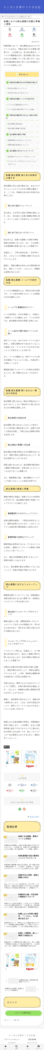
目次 (20, 74)
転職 (7, 747)
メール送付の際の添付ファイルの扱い (21, 109)
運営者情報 (32, 1039)
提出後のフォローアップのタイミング (21, 157)
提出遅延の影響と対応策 (16, 128)
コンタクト (12, 1043)
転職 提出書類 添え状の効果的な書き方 (23, 82)
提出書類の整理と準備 (17, 134)
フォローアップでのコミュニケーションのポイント (22, 162)
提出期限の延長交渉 (15, 124)
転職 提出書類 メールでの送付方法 (22, 99)
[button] (34, 35)
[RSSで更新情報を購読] (24, 809)
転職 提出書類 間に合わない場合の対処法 (21, 116)
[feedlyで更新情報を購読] (20, 809)
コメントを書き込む (23, 1013)
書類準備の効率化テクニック (18, 145)
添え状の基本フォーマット (17, 88)
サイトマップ (32, 1043)
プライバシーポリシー (12, 1039)
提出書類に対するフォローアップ (21, 151)
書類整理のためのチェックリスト (20, 140)
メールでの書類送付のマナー (18, 105)
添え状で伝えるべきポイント (18, 93)
